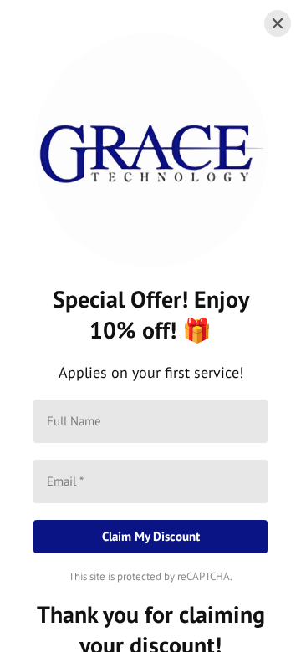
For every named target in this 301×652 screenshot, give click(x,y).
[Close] (277, 23)
